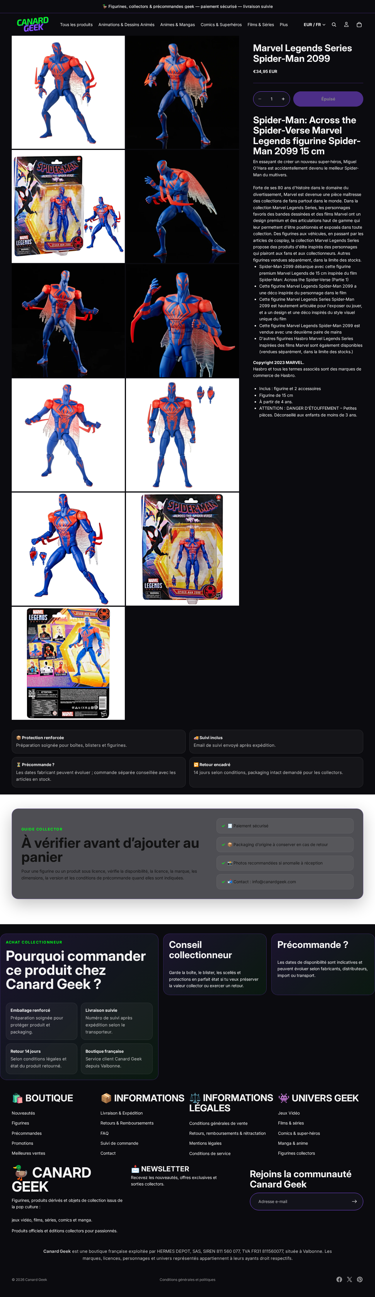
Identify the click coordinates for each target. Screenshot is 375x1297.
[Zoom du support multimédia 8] (182, 434)
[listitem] (284, 24)
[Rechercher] (334, 24)
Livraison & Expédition (121, 1112)
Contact (108, 1153)
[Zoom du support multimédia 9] (68, 549)
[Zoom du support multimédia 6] (182, 320)
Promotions (22, 1143)
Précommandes (27, 1133)
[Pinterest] (359, 1279)
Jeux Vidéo (289, 1112)
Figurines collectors (296, 1153)
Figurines (20, 1122)
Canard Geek (36, 1279)
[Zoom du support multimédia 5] (68, 320)
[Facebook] (339, 1279)
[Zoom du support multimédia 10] (182, 549)
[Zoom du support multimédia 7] (68, 434)
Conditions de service (210, 1153)
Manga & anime (293, 1143)
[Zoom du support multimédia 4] (182, 206)
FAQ (104, 1133)
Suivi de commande (119, 1143)
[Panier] (359, 24)
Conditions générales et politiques (187, 1279)
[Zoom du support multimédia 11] (68, 663)
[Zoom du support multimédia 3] (68, 206)
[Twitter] (349, 1279)
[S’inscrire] (354, 1201)
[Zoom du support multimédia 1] (68, 92)
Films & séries (291, 1122)
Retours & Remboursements (127, 1122)
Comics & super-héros (299, 1133)
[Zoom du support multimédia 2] (182, 92)
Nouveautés (23, 1112)
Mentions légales (205, 1143)
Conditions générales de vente (218, 1123)
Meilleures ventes (28, 1153)
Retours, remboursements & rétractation (227, 1133)
